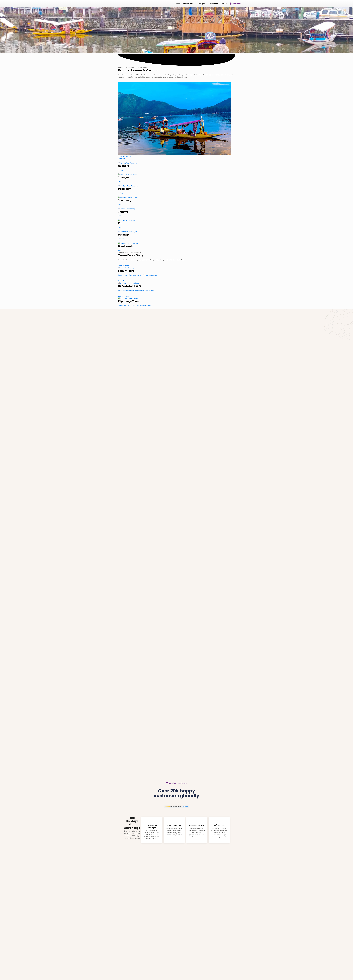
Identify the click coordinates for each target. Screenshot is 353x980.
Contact (224, 4)
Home (178, 4)
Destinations (188, 4)
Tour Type (201, 4)
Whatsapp (214, 4)
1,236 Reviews (185, 806)
